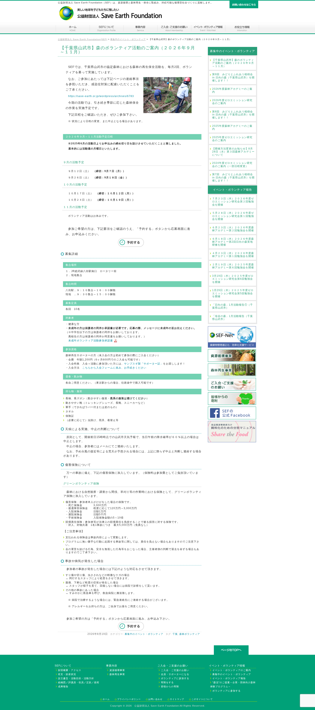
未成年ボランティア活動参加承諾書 (89, 340)
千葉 (175, 634)
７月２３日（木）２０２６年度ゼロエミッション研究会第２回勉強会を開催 (233, 201)
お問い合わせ (155, 699)
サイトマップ (177, 699)
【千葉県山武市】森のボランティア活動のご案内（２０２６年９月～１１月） (233, 63)
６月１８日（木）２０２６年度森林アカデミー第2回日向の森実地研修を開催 (233, 242)
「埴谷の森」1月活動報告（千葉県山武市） (232, 318)
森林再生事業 (117, 674)
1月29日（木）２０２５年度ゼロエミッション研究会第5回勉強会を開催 (233, 293)
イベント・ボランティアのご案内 (208, 28)
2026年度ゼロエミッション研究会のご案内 (232, 102)
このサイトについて (202, 699)
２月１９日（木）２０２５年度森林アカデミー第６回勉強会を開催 (233, 266)
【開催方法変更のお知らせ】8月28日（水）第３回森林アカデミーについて (233, 151)
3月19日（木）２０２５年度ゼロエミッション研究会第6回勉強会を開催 (233, 279)
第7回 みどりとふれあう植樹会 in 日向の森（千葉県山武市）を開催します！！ (233, 177)
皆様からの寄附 (170, 686)
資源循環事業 (117, 670)
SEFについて (106, 28)
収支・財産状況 (67, 674)
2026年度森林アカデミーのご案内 (232, 90)
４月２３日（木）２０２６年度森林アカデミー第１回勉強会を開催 (233, 255)
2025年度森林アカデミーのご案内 (232, 127)
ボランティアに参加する (175, 678)
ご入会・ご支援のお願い (174, 28)
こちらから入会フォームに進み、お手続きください (114, 367)
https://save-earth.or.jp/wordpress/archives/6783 (101, 96)
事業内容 (140, 28)
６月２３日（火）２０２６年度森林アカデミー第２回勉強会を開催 (233, 229)
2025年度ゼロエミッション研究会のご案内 (232, 139)
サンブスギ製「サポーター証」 (143, 363)
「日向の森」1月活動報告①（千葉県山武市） (232, 306)
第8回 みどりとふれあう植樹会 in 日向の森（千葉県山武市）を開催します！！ (233, 114)
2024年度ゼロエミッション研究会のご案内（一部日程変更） (232, 164)
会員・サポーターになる (175, 674)
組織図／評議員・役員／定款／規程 (78, 682)
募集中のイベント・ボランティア (144, 634)
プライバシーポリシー (129, 699)
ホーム (73, 28)
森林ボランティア (189, 634)
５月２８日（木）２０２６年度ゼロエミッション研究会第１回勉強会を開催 (233, 216)
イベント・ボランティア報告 (232, 189)
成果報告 (63, 686)
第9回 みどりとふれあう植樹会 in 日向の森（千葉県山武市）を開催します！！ (233, 77)
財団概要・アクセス (69, 670)
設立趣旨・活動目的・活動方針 (76, 678)
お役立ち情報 (242, 28)
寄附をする (167, 682)
